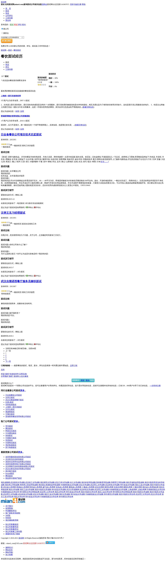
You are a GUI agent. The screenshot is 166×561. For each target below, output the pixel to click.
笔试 (7, 13)
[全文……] (104, 162)
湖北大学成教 (14, 489)
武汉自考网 (99, 487)
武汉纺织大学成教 (17, 482)
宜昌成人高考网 (62, 487)
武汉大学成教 (84, 485)
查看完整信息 (88, 107)
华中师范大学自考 (66, 497)
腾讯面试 (9, 428)
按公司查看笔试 (11, 527)
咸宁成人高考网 (48, 487)
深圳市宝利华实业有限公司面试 (18, 462)
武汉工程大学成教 (62, 482)
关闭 (3, 370)
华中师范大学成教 (111, 494)
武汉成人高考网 (9, 487)
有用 (17, 111)
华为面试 (9, 426)
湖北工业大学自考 (105, 492)
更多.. (23, 390)
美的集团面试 (10, 445)
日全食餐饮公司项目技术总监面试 (21, 134)
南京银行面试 (10, 471)
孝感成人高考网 (22, 487)
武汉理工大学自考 (47, 492)
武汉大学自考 (155, 494)
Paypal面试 (9, 473)
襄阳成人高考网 (75, 487)
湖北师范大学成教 (47, 482)
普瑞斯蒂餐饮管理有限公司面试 (18, 416)
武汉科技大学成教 (112, 485)
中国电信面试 (10, 443)
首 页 (8, 8)
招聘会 (44, 4)
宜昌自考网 (118, 487)
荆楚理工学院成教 (118, 482)
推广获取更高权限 (12, 513)
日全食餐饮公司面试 (13, 395)
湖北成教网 (5, 482)
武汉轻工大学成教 (32, 482)
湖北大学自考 (60, 492)
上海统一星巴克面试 (13, 407)
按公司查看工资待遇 (13, 531)
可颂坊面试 (9, 414)
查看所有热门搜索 (12, 534)
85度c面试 (9, 402)
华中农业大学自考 (73, 492)
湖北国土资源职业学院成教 (49, 485)
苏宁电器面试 (10, 447)
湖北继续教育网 (11, 520)
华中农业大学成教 (127, 485)
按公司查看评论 (11, 529)
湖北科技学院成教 (88, 482)
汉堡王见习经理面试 (13, 212)
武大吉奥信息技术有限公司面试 (18, 469)
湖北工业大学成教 (142, 485)
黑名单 (8, 20)
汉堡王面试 (9, 397)
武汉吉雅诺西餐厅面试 (14, 400)
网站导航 (9, 552)
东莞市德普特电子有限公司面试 (18, 464)
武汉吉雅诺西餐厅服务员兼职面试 (21, 281)
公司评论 (9, 16)
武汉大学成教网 (72, 489)
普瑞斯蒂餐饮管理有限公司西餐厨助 (15, 116)
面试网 (3, 2)
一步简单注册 (155, 386)
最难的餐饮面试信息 (27, 91)
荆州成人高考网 (35, 487)
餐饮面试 (17, 50)
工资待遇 (9, 18)
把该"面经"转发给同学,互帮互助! (14, 374)
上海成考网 (132, 489)
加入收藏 (9, 555)
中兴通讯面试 (10, 433)
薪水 (24, 25)
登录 (72, 4)
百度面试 (9, 440)
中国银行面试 (10, 438)
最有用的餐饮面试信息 (10, 91)
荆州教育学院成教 (103, 482)
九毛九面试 (9, 409)
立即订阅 (73, 365)
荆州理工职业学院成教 (29, 485)
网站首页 (9, 550)
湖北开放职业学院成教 (135, 482)
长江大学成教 (75, 482)
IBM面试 (8, 435)
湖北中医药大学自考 (89, 492)
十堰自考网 (137, 487)
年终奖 (8, 518)
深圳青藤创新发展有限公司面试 (18, 457)
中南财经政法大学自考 (156, 489)
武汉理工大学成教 (97, 485)
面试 (7, 11)
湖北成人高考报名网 (150, 487)
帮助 (83, 4)
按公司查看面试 (11, 524)
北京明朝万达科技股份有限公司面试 (19, 466)
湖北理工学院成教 (12, 485)
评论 (20, 25)
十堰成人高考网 (88, 487)
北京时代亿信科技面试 (14, 459)
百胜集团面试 (10, 405)
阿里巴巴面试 (10, 431)
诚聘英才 (9, 547)
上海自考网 (141, 489)
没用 (22, 111)
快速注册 (77, 4)
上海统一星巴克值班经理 (11, 96)
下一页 (8, 361)
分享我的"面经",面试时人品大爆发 (14, 376)
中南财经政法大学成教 (70, 485)
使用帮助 (9, 508)
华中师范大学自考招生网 (29, 492)
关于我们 (9, 506)
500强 (7, 515)
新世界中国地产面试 (13, 478)
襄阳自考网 (127, 487)
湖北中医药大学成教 (43, 489)
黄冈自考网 (108, 487)
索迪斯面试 (9, 412)
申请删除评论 (10, 511)
